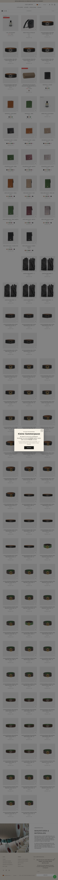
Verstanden (29, 447)
